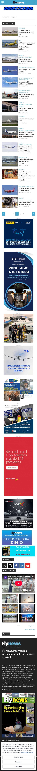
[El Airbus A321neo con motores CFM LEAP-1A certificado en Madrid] (10, 132)
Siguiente (33, 214)
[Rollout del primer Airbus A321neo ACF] (10, 58)
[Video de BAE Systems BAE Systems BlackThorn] (27, 598)
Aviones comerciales (25, 57)
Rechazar (18, 762)
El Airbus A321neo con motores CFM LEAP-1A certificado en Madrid (26, 134)
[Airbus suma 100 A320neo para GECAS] (10, 82)
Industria (21, 116)
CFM (9, 17)
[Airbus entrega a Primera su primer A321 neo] (10, 31)
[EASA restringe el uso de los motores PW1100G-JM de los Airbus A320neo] (10, 44)
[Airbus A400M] (27, 608)
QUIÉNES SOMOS (7, 690)
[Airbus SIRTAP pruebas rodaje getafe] (10, 618)
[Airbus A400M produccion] (10, 608)
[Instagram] (10, 565)
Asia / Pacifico (30, 186)
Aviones (21, 55)
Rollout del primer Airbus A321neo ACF (25, 60)
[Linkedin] (21, 565)
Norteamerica (30, 67)
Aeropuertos (23, 157)
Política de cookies (27, 752)
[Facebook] (16, 565)
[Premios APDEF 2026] (27, 618)
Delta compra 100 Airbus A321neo (27, 71)
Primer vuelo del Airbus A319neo (26, 120)
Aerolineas (22, 28)
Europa (28, 90)
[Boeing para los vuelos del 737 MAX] (10, 106)
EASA (20, 41)
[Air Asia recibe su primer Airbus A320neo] (10, 190)
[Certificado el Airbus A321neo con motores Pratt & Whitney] (10, 147)
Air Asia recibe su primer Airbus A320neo (27, 189)
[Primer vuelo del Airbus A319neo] (10, 120)
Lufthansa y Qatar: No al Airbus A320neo (26, 203)
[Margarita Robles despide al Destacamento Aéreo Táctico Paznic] (10, 598)
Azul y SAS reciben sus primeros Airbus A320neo (26, 161)
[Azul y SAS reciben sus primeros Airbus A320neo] (10, 161)
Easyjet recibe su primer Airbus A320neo (26, 95)
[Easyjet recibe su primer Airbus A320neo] (10, 94)
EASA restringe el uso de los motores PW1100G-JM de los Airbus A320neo (27, 46)
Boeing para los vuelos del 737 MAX (26, 109)
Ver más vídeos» (30, 629)
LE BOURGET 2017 (24, 80)
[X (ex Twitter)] (4, 565)
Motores (21, 106)
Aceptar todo (18, 757)
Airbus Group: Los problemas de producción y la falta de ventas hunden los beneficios (26, 176)
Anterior (3, 214)
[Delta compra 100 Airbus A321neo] (10, 70)
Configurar (18, 766)
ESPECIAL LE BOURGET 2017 (26, 78)
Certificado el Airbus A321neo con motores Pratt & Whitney (26, 149)
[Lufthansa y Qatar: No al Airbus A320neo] (10, 202)
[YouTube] (27, 565)
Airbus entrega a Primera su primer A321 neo (26, 32)
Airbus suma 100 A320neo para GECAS (26, 83)
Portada (4, 17)
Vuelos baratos (23, 92)
